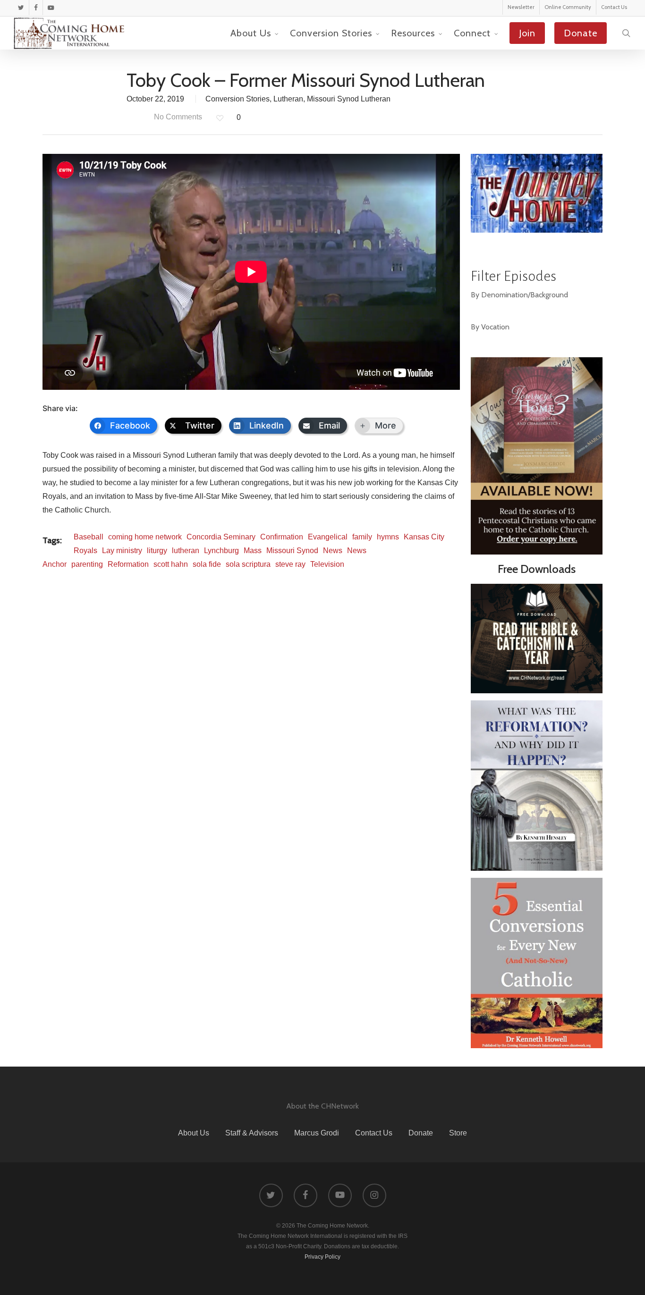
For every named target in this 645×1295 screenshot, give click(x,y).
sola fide (207, 564)
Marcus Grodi (316, 1133)
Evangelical (328, 537)
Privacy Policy (322, 1256)
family (362, 537)
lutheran (185, 551)
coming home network (145, 537)
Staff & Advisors (251, 1133)
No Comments (177, 117)
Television (327, 564)
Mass (253, 551)
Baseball (88, 537)
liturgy (157, 551)
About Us (193, 1133)
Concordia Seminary (221, 537)
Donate (420, 1133)
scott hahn (170, 564)
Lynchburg (221, 551)
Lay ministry (122, 551)
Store (458, 1133)
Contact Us (373, 1133)
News (332, 551)
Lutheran (288, 99)
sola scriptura (248, 564)
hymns (388, 537)
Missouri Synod (292, 551)
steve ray (290, 564)
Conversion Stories (237, 99)
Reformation (128, 564)
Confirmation (281, 537)
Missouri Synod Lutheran (348, 99)
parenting (87, 564)
